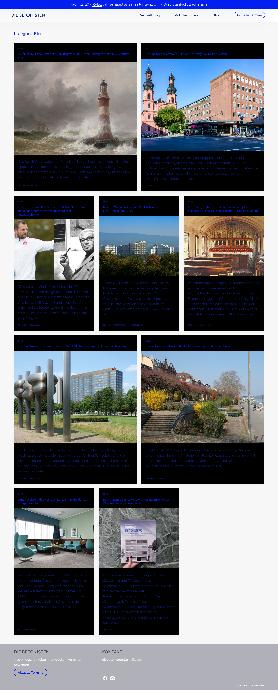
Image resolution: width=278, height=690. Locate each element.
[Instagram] (112, 678)
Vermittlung (150, 15)
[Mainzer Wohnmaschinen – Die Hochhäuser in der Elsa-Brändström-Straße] (139, 246)
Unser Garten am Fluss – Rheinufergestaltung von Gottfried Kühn (188, 346)
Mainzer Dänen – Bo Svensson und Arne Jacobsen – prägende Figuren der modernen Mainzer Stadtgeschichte (52, 211)
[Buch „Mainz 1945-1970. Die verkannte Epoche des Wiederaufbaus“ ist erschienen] (139, 538)
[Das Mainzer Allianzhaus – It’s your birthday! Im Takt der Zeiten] (202, 105)
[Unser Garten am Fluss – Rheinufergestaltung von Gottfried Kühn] (202, 397)
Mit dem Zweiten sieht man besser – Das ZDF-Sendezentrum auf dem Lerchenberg (72, 346)
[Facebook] (105, 678)
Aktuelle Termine (249, 15)
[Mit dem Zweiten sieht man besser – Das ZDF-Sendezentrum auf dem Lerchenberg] (75, 397)
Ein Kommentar (135, 325)
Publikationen (186, 15)
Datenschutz (257, 685)
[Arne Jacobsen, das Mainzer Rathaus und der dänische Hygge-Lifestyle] (54, 538)
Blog (217, 15)
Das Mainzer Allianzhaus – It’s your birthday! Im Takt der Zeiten (186, 54)
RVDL (97, 4)
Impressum (242, 685)
